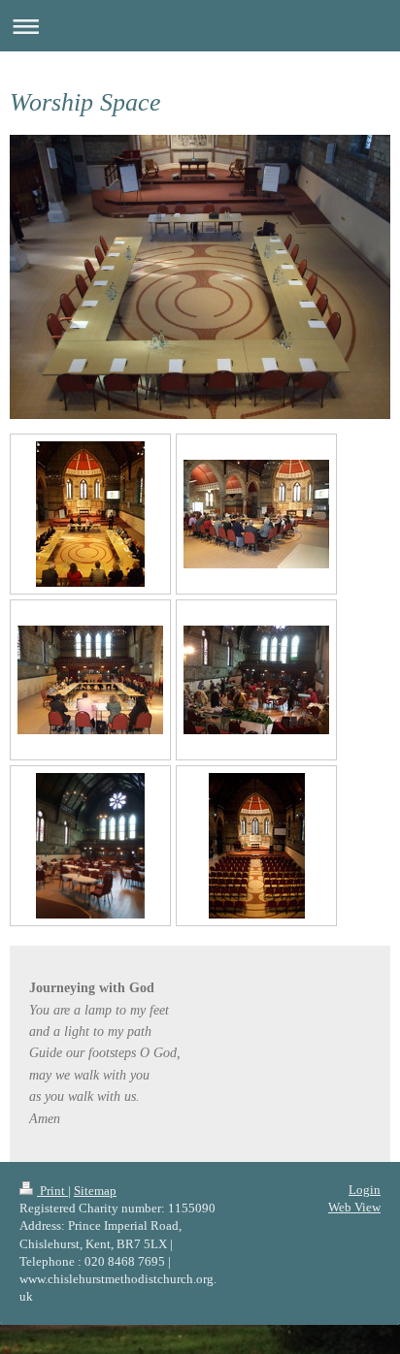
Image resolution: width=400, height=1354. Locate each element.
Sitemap (95, 1190)
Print (52, 1190)
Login (365, 1189)
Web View (354, 1207)
